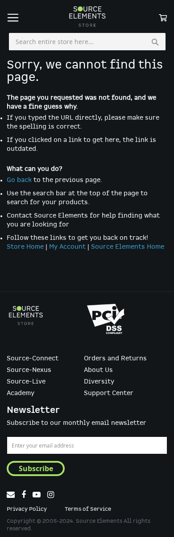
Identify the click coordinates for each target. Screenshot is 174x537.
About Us (98, 370)
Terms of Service (88, 509)
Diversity (99, 382)
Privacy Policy (27, 509)
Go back (19, 180)
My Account (67, 247)
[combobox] (87, 41)
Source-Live (26, 382)
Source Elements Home (127, 247)
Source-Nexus (29, 370)
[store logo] (87, 16)
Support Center (108, 393)
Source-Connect (32, 358)
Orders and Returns (115, 358)
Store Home (25, 247)
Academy (20, 393)
